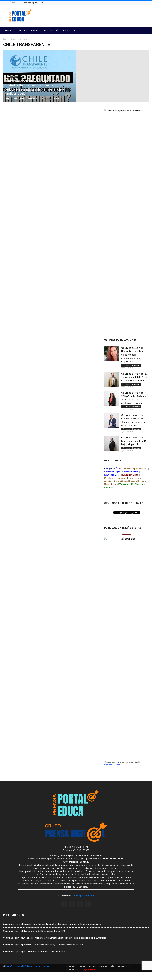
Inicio (5, 39)
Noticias (8, 30)
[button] (145, 30)
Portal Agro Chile (106, 966)
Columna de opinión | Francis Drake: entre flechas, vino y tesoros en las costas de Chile (43, 945)
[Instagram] (139, 3)
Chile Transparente (15, 77)
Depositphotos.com (112, 764)
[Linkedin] (143, 3)
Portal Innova (71, 966)
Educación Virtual (130, 471)
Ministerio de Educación (115, 478)
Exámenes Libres (112, 475)
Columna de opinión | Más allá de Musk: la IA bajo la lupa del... (134, 441)
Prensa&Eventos (123, 966)
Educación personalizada (136, 468)
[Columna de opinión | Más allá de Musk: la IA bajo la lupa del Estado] (111, 443)
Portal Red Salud (73, 969)
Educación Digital (112, 471)
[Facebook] (136, 3)
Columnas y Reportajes (29, 30)
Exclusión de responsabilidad (37, 966)
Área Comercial (51, 30)
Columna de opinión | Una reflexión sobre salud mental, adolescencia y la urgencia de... (133, 354)
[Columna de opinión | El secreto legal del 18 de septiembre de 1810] (111, 379)
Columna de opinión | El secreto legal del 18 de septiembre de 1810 (134, 377)
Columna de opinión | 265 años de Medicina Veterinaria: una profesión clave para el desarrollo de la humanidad (54, 938)
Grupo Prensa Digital (14, 966)
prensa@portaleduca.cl (83, 895)
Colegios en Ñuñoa (113, 468)
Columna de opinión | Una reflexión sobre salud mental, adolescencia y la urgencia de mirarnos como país (52, 924)
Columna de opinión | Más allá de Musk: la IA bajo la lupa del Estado (34, 951)
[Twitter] (147, 3)
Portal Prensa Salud (88, 966)
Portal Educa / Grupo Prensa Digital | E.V (23, 98)
